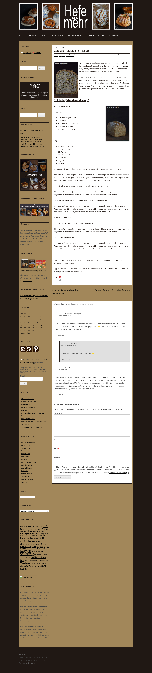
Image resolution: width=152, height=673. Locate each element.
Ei (42, 529)
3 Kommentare (70, 56)
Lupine (100, 55)
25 (41, 328)
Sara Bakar (25, 424)
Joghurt (46, 533)
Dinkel (37, 529)
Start (21, 36)
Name (56, 439)
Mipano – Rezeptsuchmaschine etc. (33, 421)
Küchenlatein (26, 416)
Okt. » (28, 333)
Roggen (25, 551)
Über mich (32, 36)
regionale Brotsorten (37, 548)
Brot (61, 55)
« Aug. (22, 333)
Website (57, 458)
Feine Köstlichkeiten (28, 407)
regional (40, 546)
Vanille (28, 560)
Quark (34, 547)
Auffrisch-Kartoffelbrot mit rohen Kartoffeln (113, 290)
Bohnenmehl (37, 526)
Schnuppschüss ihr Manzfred (31, 427)
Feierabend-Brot (67, 55)
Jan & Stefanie (30, 663)
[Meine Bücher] (33, 272)
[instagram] (23, 351)
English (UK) (27, 53)
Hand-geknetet (27, 533)
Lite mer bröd (26, 459)
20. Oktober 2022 (62, 369)
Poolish (38, 544)
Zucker (36, 566)
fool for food (25, 454)
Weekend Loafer (27, 479)
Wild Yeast (25, 482)
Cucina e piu (25, 448)
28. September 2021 (63, 316)
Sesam (112, 55)
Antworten (59, 335)
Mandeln (29, 538)
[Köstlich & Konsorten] (28, 577)
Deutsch (37, 53)
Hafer (35, 531)
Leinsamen (94, 55)
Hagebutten (41, 531)
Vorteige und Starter (95, 36)
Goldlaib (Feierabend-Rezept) (71, 50)
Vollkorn (34, 560)
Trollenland (25, 476)
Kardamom (24, 535)
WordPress (42, 660)
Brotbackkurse (57, 36)
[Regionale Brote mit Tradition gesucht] (34, 215)
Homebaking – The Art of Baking (32, 413)
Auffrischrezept (26, 526)
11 (41, 322)
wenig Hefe (62, 56)
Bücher (43, 36)
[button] (63, 278)
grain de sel (25, 410)
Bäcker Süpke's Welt (28, 442)
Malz (22, 538)
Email (56, 448)
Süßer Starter (33, 558)
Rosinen (34, 551)
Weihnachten (43, 561)
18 (41, 325)
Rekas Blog (25, 471)
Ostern (32, 544)
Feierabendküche (85, 55)
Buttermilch (29, 529)
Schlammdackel (26, 474)
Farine (23, 451)
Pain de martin (26, 465)
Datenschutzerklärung (118, 472)
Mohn (36, 538)
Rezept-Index (114, 36)
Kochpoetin (25, 456)
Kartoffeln (33, 535)
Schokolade (37, 555)
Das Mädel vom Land (28, 402)
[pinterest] (29, 351)
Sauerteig (27, 554)
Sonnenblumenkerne (120, 55)
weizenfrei (37, 563)
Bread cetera (25, 445)
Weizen (56, 56)
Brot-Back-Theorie (75, 36)
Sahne (40, 551)
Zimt (30, 566)
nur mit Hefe (105, 55)
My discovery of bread (29, 462)
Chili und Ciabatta (27, 399)
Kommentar (59, 413)
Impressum (22, 654)
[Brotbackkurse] (33, 190)
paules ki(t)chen (27, 468)
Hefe (36, 533)
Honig (41, 533)
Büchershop (27, 281)
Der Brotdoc (25, 404)
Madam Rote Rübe (28, 419)
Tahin (128, 55)
